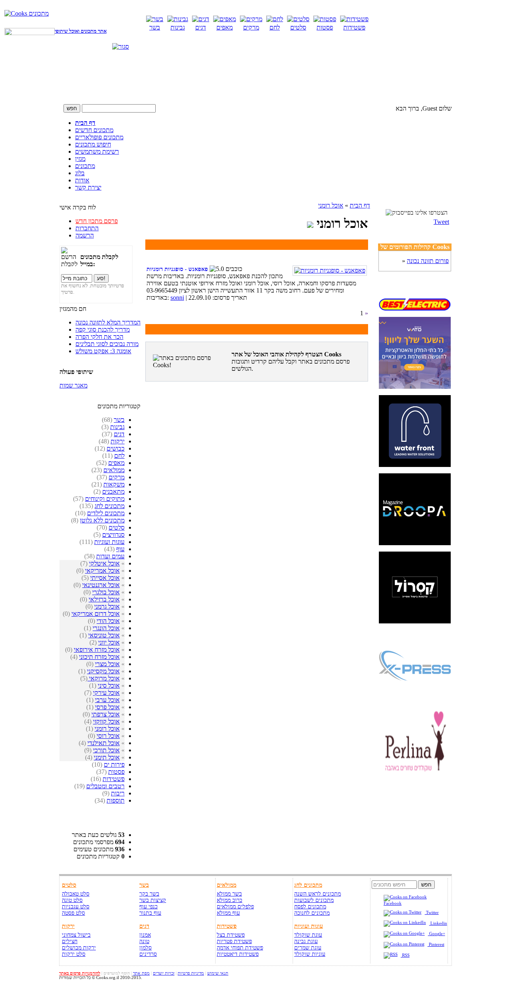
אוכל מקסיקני (103, 671)
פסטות (116, 771)
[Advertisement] (255, 83)
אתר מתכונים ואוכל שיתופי (81, 31)
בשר (119, 419)
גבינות (117, 426)
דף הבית (85, 122)
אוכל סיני (109, 685)
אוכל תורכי (106, 750)
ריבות (118, 793)
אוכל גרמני (107, 606)
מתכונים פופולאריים (99, 137)
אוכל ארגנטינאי (101, 585)
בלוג (80, 173)
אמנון (145, 935)
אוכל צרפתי (105, 714)
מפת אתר (141, 973)
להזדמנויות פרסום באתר (79, 973)
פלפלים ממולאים (235, 907)
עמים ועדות (110, 556)
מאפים (116, 462)
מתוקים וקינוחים (105, 498)
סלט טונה (72, 900)
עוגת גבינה (306, 941)
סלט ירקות (73, 954)
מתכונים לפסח (310, 907)
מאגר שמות (73, 385)
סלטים (117, 527)
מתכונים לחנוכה (312, 913)
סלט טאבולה (75, 894)
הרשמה (84, 235)
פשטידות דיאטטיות (238, 954)
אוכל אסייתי (105, 577)
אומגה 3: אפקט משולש (103, 351)
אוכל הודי (108, 620)
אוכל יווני (109, 642)
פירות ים (114, 764)
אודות (82, 180)
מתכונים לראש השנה (317, 894)
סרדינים (148, 954)
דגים (119, 434)
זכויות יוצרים (163, 973)
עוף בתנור (150, 913)
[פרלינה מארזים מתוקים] (415, 777)
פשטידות (114, 778)
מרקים (117, 477)
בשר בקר (149, 894)
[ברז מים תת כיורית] (415, 464)
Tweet (441, 221)
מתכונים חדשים (94, 130)
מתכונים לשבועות (314, 900)
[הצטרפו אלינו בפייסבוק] (417, 212)
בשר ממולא (229, 894)
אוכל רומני (107, 728)
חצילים (69, 941)
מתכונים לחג (110, 505)
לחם (119, 455)
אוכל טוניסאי (104, 635)
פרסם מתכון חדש (96, 221)
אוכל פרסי (107, 707)
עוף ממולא (228, 913)
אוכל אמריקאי (102, 570)
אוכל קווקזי (106, 721)
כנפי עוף (148, 907)
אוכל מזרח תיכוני (99, 656)
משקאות (114, 484)
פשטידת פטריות (234, 941)
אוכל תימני (107, 757)
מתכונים (85, 165)
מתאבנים (113, 491)
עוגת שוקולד (308, 935)
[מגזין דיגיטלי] (415, 543)
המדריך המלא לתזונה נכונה (108, 322)
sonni (177, 297)
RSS (405, 955)
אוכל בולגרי (106, 592)
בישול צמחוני (76, 935)
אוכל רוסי (108, 735)
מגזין (80, 158)
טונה (144, 941)
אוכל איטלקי (104, 563)
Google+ (436, 934)
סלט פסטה (73, 913)
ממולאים (114, 470)
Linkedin (438, 923)
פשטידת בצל (231, 935)
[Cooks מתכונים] (26, 13)
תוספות (116, 800)
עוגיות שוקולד (309, 954)
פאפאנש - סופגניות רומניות (177, 269)
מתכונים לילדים (106, 513)
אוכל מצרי (107, 664)
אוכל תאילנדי (103, 743)
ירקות (118, 441)
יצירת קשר (88, 187)
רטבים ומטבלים (105, 786)
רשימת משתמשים (97, 151)
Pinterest (436, 944)
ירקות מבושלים (79, 948)
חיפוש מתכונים (93, 144)
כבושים (116, 448)
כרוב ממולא (229, 900)
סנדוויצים (113, 534)
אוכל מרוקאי (103, 678)
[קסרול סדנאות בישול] (415, 621)
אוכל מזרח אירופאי (97, 649)
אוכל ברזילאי (104, 599)
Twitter (432, 912)
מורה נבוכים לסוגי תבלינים (107, 343)
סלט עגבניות (75, 907)
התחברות (87, 228)
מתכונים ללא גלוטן (102, 520)
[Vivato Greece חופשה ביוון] (415, 386)
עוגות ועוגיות (109, 541)
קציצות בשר (152, 900)
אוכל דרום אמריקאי (95, 613)
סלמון (145, 948)
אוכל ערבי (107, 699)
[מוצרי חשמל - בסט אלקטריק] (415, 308)
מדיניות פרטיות (191, 973)
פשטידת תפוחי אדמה (240, 948)
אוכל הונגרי (106, 628)
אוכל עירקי (106, 692)
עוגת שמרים (307, 948)
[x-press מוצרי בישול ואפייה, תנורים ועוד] (415, 699)
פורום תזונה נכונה (428, 260)
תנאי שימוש (217, 973)
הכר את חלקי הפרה (99, 336)
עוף (120, 549)
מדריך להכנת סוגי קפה (102, 329)
